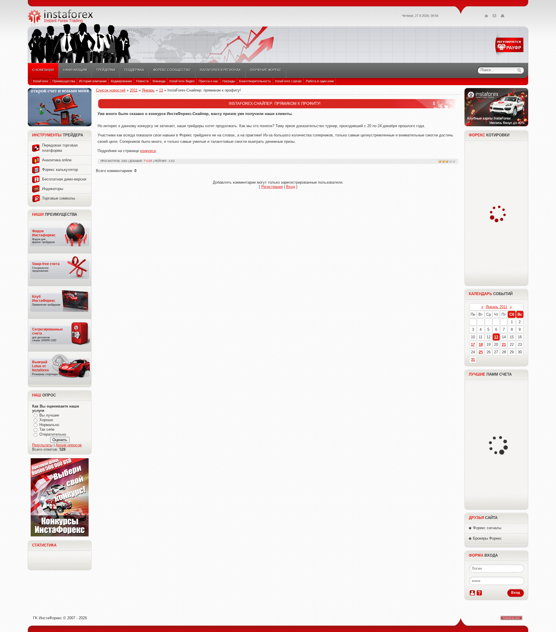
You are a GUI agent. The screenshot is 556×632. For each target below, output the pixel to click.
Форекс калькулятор (60, 169)
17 (473, 344)
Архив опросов (69, 445)
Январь (148, 90)
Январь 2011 (496, 307)
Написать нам (495, 16)
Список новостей (110, 90)
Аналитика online (57, 160)
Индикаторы (52, 189)
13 (161, 90)
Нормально (49, 425)
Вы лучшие (49, 415)
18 (481, 344)
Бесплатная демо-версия (64, 179)
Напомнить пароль (479, 593)
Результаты (42, 445)
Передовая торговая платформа (60, 148)
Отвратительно (52, 434)
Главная (486, 16)
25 (481, 352)
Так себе (46, 430)
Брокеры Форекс (487, 538)
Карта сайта (503, 16)
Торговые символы (58, 198)
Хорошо (46, 420)
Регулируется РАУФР (510, 45)
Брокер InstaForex (60, 18)
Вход (290, 187)
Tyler (148, 161)
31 (473, 359)
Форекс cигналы (487, 528)
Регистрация (272, 187)
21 (504, 344)
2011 (134, 90)
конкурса (148, 151)
